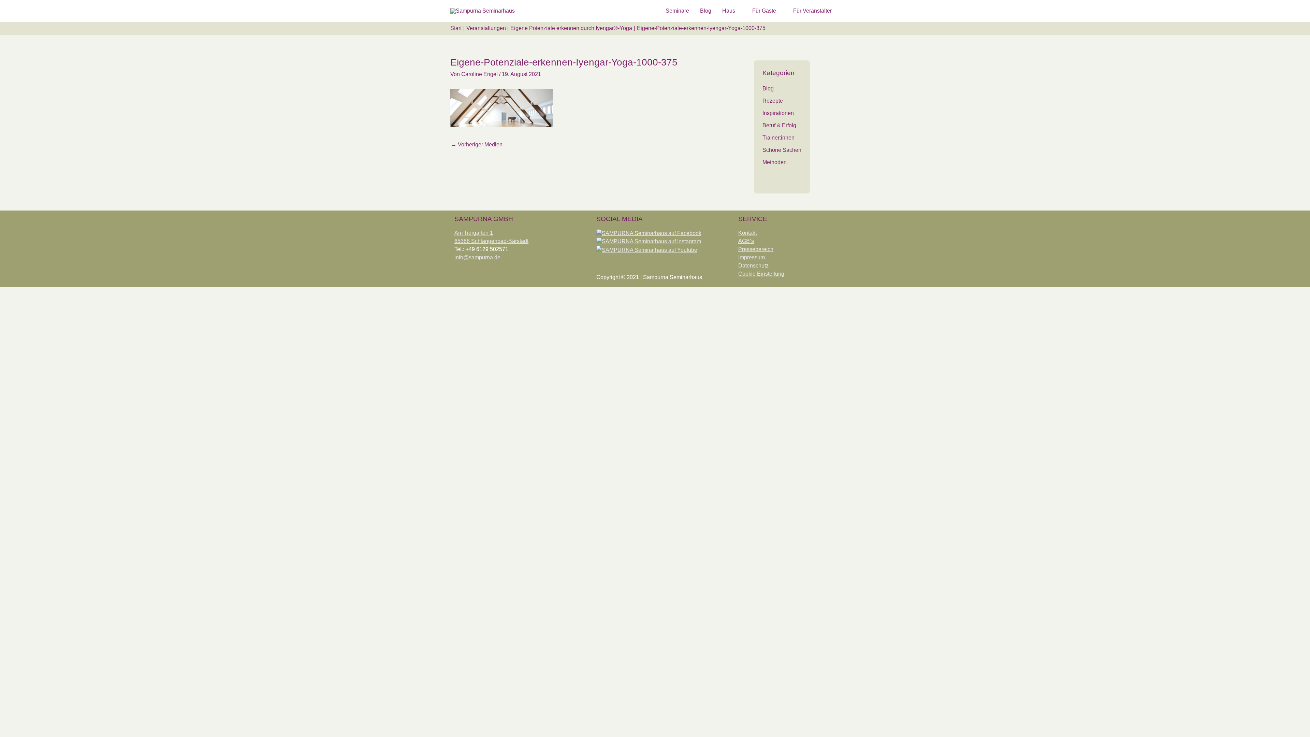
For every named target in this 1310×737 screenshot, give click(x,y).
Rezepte (772, 101)
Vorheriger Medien (477, 144)
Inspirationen (778, 113)
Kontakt (747, 233)
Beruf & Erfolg (779, 125)
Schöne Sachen (781, 150)
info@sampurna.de (477, 257)
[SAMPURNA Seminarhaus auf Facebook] (648, 233)
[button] (851, 11)
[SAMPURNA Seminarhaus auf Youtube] (646, 249)
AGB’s (746, 241)
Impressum (751, 257)
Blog (768, 88)
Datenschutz (753, 266)
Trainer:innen (778, 138)
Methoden (774, 162)
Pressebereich (755, 249)
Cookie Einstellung (761, 274)
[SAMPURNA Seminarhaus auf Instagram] (648, 241)
